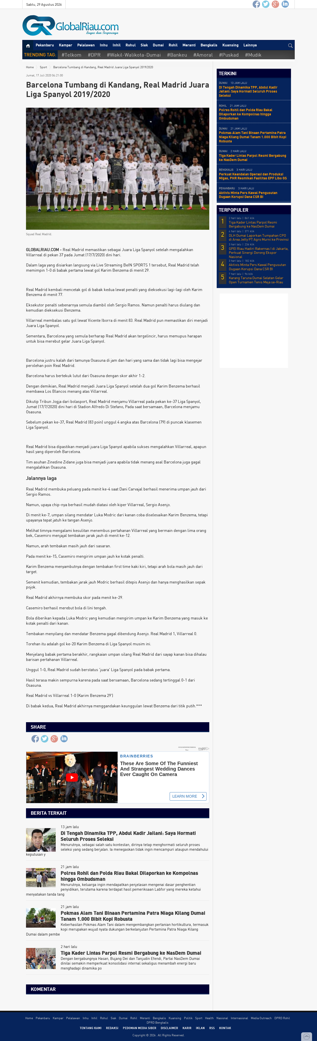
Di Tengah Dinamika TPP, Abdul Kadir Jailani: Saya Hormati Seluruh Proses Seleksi (248, 91)
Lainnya (250, 45)
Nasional (222, 1018)
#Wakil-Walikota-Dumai (134, 55)
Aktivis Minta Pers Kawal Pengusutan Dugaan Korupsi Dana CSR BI (248, 195)
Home (30, 67)
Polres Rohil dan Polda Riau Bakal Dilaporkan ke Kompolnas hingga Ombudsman (245, 114)
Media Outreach (261, 1018)
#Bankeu (177, 55)
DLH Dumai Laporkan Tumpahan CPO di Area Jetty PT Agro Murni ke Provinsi (259, 237)
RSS (212, 1028)
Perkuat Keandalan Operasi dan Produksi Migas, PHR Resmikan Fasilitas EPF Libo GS (253, 176)
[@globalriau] (266, 4)
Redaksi (112, 1028)
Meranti (189, 45)
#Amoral (203, 55)
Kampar (65, 45)
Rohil (173, 45)
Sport (43, 67)
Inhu (104, 45)
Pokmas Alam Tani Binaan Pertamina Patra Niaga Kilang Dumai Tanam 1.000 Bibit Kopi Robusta (252, 136)
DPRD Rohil (282, 1018)
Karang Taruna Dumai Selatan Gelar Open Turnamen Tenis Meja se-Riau (256, 280)
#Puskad (229, 55)
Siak (144, 45)
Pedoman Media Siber (139, 1028)
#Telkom (71, 55)
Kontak (225, 1028)
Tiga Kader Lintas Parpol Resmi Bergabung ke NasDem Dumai (252, 157)
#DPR (94, 55)
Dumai (158, 45)
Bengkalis (209, 45)
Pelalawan (86, 45)
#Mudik (253, 55)
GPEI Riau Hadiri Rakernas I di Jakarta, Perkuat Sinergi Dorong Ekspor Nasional (259, 253)
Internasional (239, 1018)
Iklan (200, 1028)
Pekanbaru (45, 45)
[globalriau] (256, 4)
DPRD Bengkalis (157, 1022)
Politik (188, 1018)
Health (209, 1018)
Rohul (131, 45)
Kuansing (230, 45)
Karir (187, 1028)
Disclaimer (169, 1028)
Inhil (117, 45)
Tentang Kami (91, 1028)
